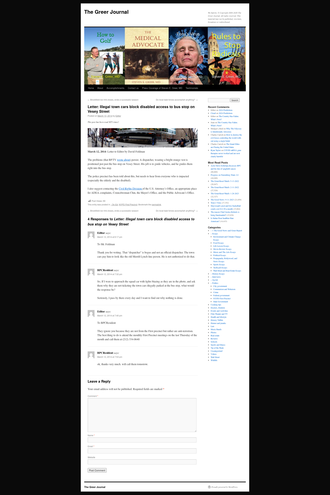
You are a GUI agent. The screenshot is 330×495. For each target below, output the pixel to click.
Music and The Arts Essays (224, 252)
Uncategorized (216, 351)
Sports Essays (219, 264)
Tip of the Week (217, 347)
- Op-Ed (114, 204)
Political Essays (219, 255)
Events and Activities (219, 310)
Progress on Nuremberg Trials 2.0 (224, 174)
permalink (156, 204)
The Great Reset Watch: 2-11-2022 (225, 187)
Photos (213, 332)
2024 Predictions (226, 110)
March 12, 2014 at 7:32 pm (109, 274)
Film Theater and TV (219, 313)
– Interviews (216, 276)
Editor (118, 115)
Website (91, 457)
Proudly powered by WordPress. (224, 487)
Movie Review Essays (222, 249)
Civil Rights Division (130, 188)
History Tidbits (217, 320)
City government (220, 286)
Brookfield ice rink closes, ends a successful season (113, 99)
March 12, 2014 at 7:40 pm (109, 315)
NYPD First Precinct (128, 204)
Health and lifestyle (218, 317)
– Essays (214, 233)
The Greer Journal (106, 11)
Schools (214, 341)
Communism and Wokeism (224, 289)
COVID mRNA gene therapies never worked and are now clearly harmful (226, 153)
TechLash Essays (220, 267)
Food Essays (218, 242)
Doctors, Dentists (218, 307)
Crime (215, 292)
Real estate (215, 335)
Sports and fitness (218, 344)
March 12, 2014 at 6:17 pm (109, 236)
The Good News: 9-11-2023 (222, 199)
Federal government (221, 295)
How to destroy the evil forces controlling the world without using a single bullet (226, 137)
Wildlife (214, 360)
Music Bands (216, 329)
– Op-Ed (214, 279)
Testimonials (192, 88)
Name (91, 435)
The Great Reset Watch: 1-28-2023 (225, 193)
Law (212, 326)
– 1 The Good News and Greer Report (226, 230)
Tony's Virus (216, 202)
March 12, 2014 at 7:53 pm (109, 356)
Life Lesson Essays (221, 245)
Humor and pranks (218, 323)
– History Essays (218, 273)
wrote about (123, 159)
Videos (214, 354)
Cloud (213, 113)
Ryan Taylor (216, 150)
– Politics (214, 283)
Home (91, 88)
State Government (220, 301)
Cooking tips (216, 304)
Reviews (214, 338)
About (100, 88)
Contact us (133, 88)
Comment (93, 395)
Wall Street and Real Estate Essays (227, 270)
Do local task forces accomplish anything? (177, 99)
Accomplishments (115, 88)
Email (91, 446)
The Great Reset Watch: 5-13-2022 (225, 181)
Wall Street (215, 357)
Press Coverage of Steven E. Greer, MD (162, 88)
